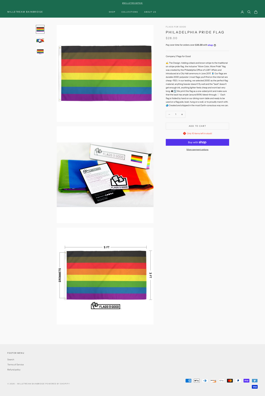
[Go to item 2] (40, 40)
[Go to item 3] (40, 51)
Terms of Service (15, 364)
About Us (150, 12)
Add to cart (197, 126)
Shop (112, 12)
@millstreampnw (132, 3)
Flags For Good (176, 27)
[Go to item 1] (40, 29)
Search (10, 359)
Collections (129, 12)
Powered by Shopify (57, 384)
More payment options (197, 149)
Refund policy (13, 369)
